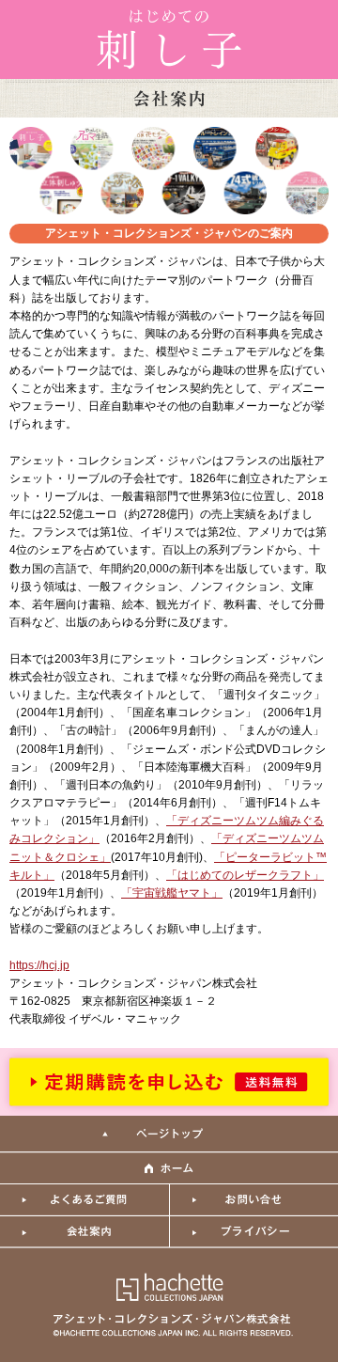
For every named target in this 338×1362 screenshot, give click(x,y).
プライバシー (253, 1232)
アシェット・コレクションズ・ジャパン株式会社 (169, 1303)
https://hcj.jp (39, 965)
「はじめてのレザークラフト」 (245, 875)
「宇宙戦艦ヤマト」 (172, 893)
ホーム (169, 1168)
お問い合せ (253, 1200)
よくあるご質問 (84, 1200)
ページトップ (169, 1134)
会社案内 (84, 1232)
